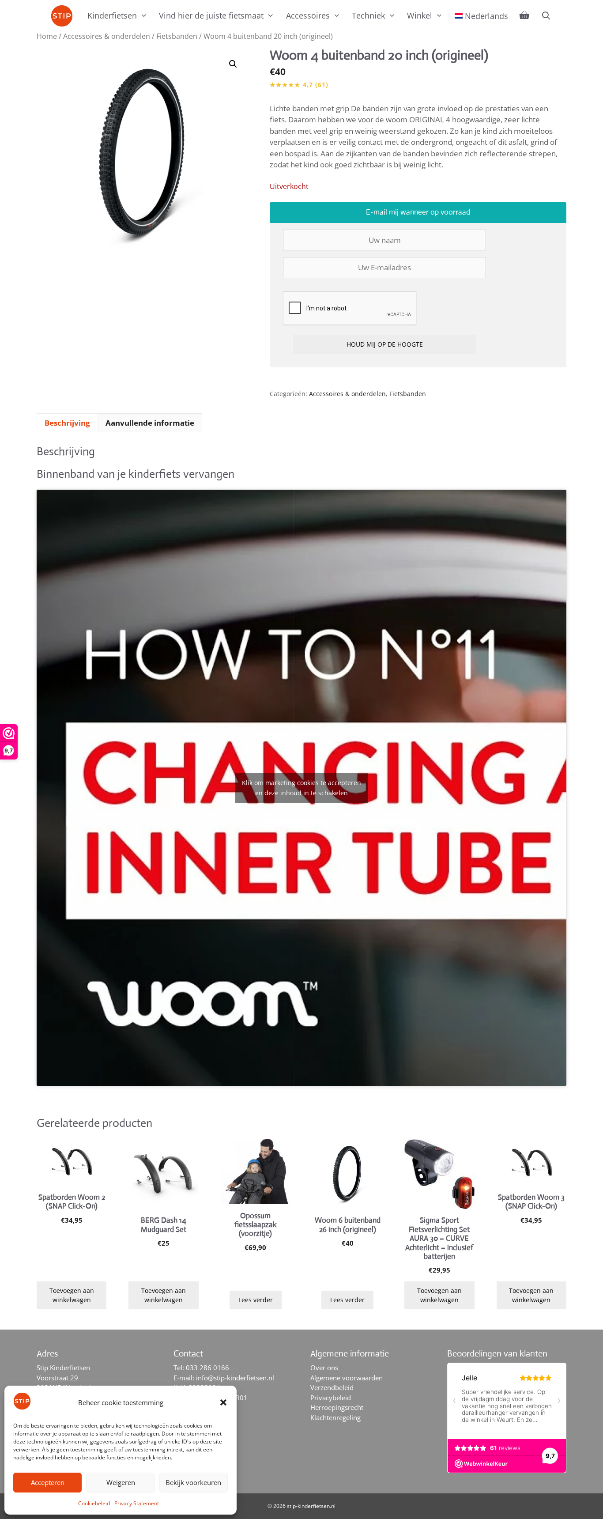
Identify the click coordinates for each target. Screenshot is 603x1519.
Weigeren (120, 1482)
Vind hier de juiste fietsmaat (211, 15)
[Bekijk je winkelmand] (524, 15)
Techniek (368, 15)
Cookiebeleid (94, 1503)
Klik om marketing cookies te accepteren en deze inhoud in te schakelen (301, 787)
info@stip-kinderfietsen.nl (235, 1377)
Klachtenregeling (335, 1417)
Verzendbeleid (332, 1387)
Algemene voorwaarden (346, 1377)
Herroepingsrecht (336, 1407)
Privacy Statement (136, 1503)
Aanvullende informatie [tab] (150, 423)
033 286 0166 (207, 1367)
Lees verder (255, 1300)
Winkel (419, 15)
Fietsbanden (176, 36)
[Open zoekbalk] (546, 15)
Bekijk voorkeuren (193, 1482)
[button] (223, 1402)
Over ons (324, 1367)
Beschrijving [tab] (67, 423)
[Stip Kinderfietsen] (64, 15)
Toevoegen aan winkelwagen (71, 1295)
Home (47, 36)
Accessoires (308, 15)
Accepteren (47, 1482)
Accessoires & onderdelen (106, 36)
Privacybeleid (330, 1397)
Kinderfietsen (112, 15)
